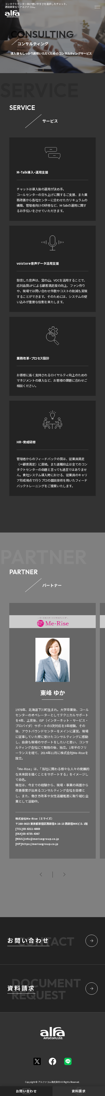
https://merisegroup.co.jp (40, 844)
